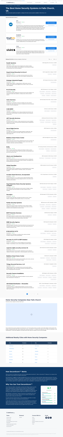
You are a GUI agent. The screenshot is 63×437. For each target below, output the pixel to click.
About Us (50, 0)
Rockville (10, 351)
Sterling (10, 362)
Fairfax (36, 348)
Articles (20, 417)
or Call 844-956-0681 (51, 39)
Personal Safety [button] (37, 2)
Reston (36, 362)
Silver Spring (37, 345)
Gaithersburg (11, 345)
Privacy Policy (8, 417)
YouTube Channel (60, 0)
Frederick (10, 354)
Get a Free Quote (51, 22)
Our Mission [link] (52, 2)
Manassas (36, 354)
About (33, 417)
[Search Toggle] (56, 2)
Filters (49, 59)
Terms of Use (8, 418)
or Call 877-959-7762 (51, 25)
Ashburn (36, 359)
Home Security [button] (29, 2)
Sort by (54, 59)
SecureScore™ (9, 426)
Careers (33, 420)
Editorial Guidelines (54, 0)
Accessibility (8, 420)
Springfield (36, 351)
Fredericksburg (11, 348)
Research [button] (45, 2)
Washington (11, 359)
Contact (33, 418)
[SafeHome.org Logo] (10, 3)
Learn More (23, 0)
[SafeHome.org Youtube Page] (46, 418)
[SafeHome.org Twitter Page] (51, 418)
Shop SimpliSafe (51, 36)
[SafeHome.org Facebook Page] (48, 418)
